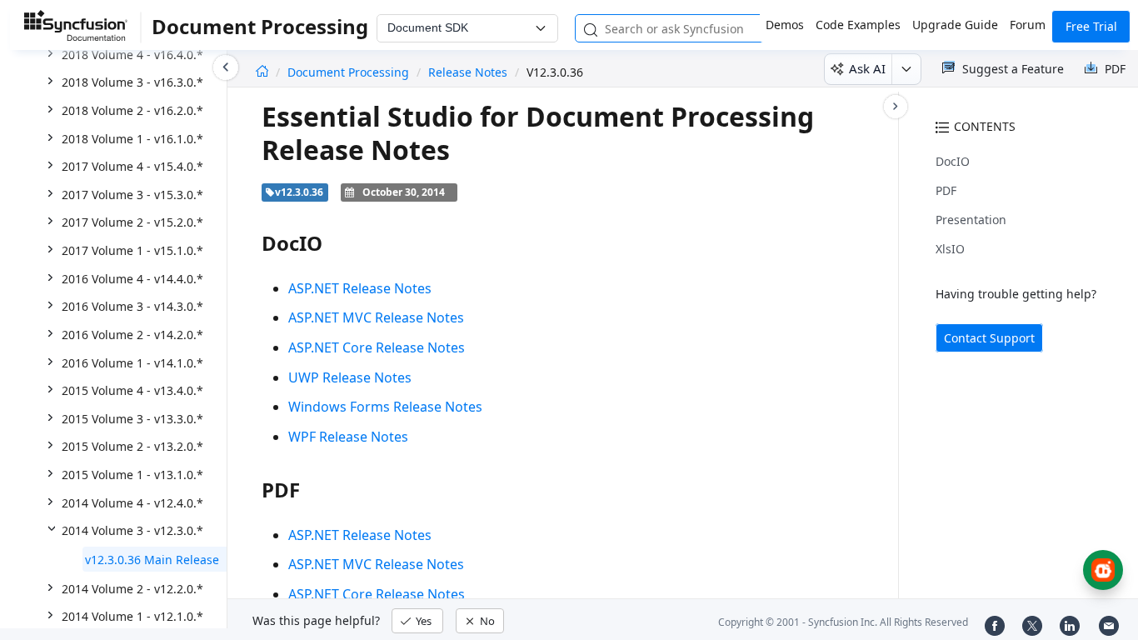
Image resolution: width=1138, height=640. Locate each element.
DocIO (953, 161)
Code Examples (858, 24)
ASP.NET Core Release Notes (376, 347)
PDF (946, 190)
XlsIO (950, 249)
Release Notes (467, 72)
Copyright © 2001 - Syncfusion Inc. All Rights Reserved (843, 622)
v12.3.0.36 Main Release (152, 560)
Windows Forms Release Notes (385, 407)
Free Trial (1091, 26)
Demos (785, 24)
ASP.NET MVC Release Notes (376, 317)
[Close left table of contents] (226, 67)
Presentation (971, 220)
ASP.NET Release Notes (360, 288)
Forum (1028, 24)
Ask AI (867, 68)
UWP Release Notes (350, 377)
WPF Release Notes (348, 437)
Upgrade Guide (955, 24)
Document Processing (349, 72)
